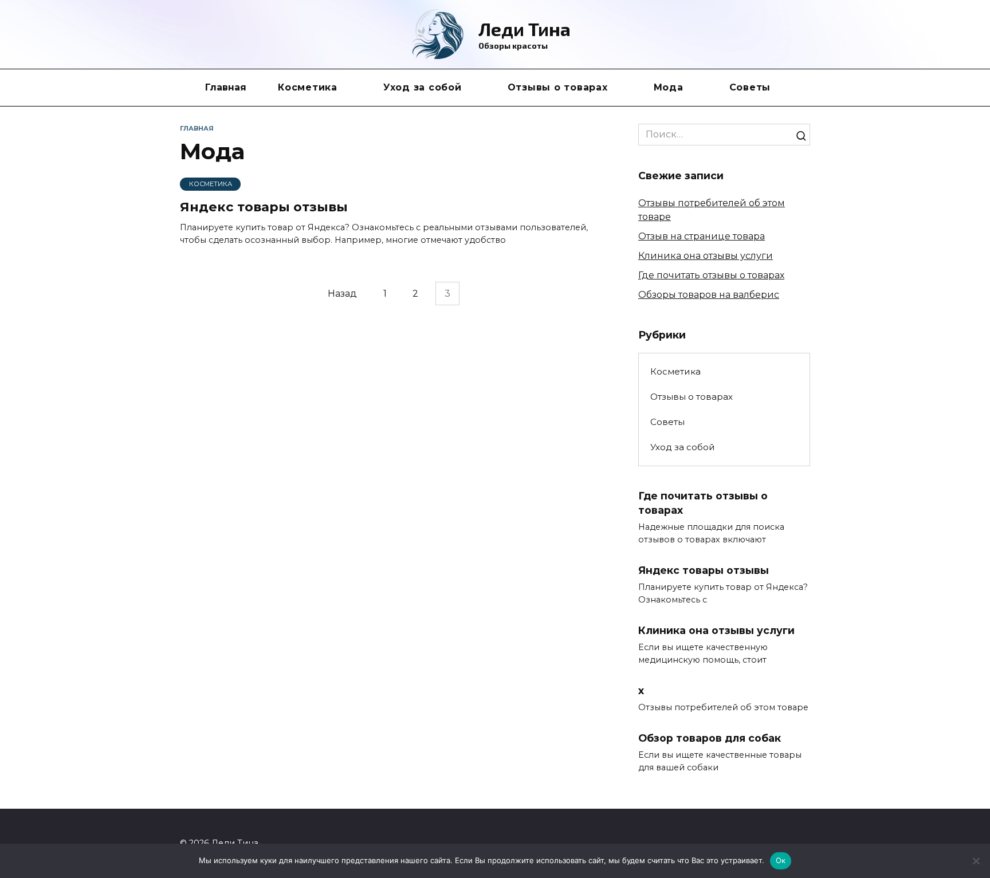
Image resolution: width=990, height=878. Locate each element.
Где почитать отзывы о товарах (711, 275)
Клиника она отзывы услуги (705, 255)
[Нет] (975, 861)
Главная (225, 87)
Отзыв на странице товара (701, 236)
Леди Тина (524, 29)
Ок (781, 860)
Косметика (307, 87)
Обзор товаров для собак (709, 738)
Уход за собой (422, 87)
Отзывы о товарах (558, 87)
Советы (750, 87)
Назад (342, 293)
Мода (668, 87)
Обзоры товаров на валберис (708, 294)
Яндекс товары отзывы (264, 207)
